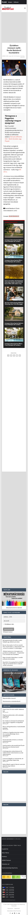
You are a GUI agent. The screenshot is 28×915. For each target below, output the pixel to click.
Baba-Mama (5, 852)
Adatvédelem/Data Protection (14, 910)
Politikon (4, 856)
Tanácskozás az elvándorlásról (11, 701)
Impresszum (10, 908)
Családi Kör (5, 849)
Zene (21, 57)
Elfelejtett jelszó (7, 632)
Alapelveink (17, 908)
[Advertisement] (14, 27)
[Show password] (22, 620)
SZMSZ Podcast (6, 860)
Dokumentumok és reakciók (14, 607)
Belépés (10, 2)
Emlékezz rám (9, 624)
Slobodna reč (5, 864)
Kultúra (18, 56)
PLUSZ (4, 2)
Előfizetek (16, 2)
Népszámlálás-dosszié (9, 698)
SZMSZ (4, 56)
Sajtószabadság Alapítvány (10, 868)
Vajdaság (22, 56)
